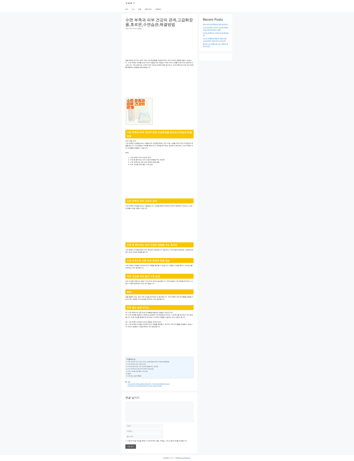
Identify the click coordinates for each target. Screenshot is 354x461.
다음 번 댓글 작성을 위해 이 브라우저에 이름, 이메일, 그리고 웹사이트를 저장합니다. (157, 441)
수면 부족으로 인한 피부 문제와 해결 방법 (141, 369)
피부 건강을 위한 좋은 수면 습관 (138, 371)
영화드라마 (148, 9)
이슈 (133, 9)
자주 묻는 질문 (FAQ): (134, 376)
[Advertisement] (159, 45)
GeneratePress (185, 458)
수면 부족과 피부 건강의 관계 (137, 364)
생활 (128, 382)
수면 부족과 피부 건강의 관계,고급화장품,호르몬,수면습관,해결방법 (148, 362)
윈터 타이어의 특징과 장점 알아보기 (215, 24)
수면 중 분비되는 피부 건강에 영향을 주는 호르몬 (143, 366)
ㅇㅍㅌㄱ (130, 3)
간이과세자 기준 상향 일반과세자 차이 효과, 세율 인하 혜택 (144, 386)
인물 (139, 9)
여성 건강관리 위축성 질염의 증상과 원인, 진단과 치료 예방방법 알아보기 (148, 384)
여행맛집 (158, 9)
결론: (129, 373)
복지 (126, 9)
